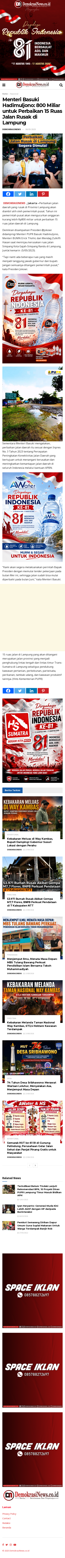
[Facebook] (8, 194)
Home (5, 93)
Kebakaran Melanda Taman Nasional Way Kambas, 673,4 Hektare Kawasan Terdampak (31, 1026)
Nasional (14, 93)
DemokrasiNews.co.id (19, 1550)
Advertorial (13, 834)
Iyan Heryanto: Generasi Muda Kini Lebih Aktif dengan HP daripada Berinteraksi (37, 1208)
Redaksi (6, 1523)
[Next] (35, 1165)
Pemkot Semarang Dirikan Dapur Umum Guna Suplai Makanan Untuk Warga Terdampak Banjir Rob (38, 1225)
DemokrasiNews (11, 129)
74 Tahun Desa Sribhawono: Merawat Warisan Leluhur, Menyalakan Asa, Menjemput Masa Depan (31, 1086)
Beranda (6, 1527)
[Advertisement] (32, 617)
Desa (9, 1078)
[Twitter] (19, 194)
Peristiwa (11, 895)
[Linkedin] (31, 194)
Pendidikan (12, 955)
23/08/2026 (29, 850)
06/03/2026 (23, 1216)
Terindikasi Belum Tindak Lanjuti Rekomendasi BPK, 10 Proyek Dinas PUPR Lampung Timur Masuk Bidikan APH (39, 1191)
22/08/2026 (29, 1157)
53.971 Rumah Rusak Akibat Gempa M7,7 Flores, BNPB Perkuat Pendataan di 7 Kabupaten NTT (31, 902)
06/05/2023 (30, 129)
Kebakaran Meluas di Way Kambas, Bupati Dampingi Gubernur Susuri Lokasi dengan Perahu (30, 842)
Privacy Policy (9, 1513)
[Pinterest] (43, 194)
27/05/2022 (23, 1233)
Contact (6, 1518)
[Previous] (29, 1165)
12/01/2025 (23, 1200)
